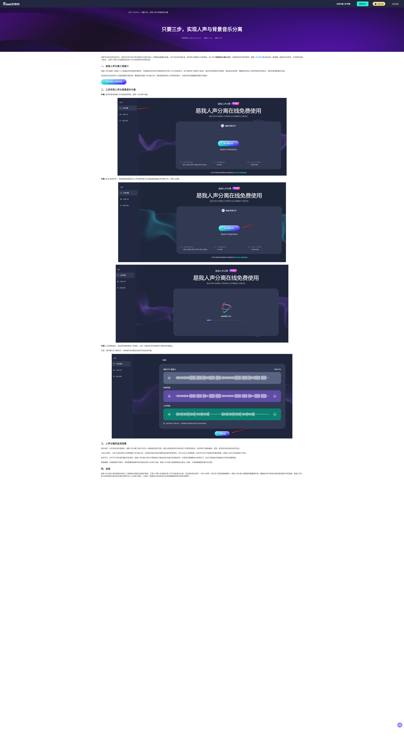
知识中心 (362, 4)
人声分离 (257, 57)
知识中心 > (137, 12)
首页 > (130, 12)
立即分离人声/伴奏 (343, 4)
